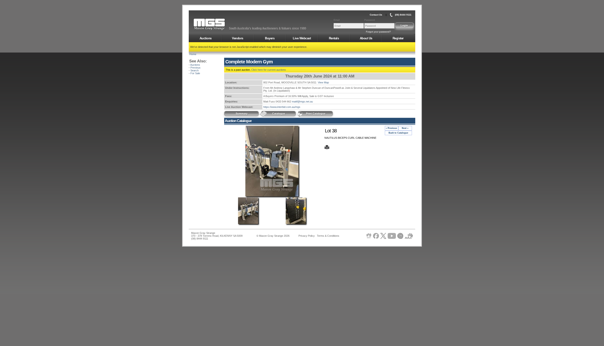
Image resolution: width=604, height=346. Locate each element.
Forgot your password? (378, 31)
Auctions (206, 38)
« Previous (391, 128)
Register (398, 38)
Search (194, 70)
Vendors (237, 38)
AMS (221, 24)
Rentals (334, 38)
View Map (323, 82)
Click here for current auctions (268, 69)
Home (192, 54)
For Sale (195, 73)
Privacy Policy (306, 235)
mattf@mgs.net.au (302, 101)
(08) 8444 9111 (403, 14)
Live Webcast (302, 38)
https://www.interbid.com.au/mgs (281, 107)
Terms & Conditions (328, 235)
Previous (195, 67)
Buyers (269, 38)
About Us (366, 38)
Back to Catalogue (398, 133)
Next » (405, 128)
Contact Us (376, 14)
